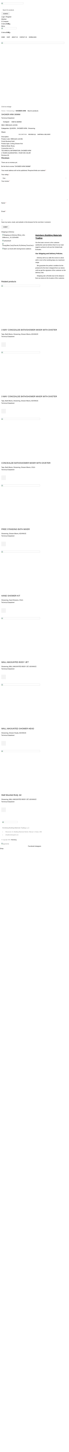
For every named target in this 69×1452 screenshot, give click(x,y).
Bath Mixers (9, 334)
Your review (5, 181)
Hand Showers (14, 600)
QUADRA (13, 128)
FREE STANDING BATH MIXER (15, 529)
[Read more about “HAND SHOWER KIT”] (3, 610)
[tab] (23, 134)
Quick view (3, 349)
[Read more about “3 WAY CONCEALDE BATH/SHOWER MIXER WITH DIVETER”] (3, 344)
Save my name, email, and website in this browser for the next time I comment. (26, 222)
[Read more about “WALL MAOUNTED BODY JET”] (3, 677)
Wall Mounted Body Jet (11, 795)
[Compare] (3, 326)
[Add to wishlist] (3, 340)
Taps (2, 334)
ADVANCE (34, 334)
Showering (10, 111)
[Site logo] (12, 5)
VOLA (33, 467)
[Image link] (10, 823)
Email (3, 211)
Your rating (5, 174)
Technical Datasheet (7, 118)
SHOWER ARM (21, 111)
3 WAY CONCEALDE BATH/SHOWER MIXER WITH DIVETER (29, 330)
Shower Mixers (26, 334)
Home (3, 111)
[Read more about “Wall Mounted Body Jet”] (3, 809)
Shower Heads (14, 733)
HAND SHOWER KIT (10, 596)
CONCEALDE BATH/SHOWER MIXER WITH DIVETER (25, 463)
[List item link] (34, 834)
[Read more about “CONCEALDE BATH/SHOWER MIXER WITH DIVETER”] (3, 477)
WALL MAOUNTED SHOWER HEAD (17, 728)
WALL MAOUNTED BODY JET (15, 662)
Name (3, 203)
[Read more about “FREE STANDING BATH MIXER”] (3, 544)
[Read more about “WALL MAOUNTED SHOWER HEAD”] (3, 743)
